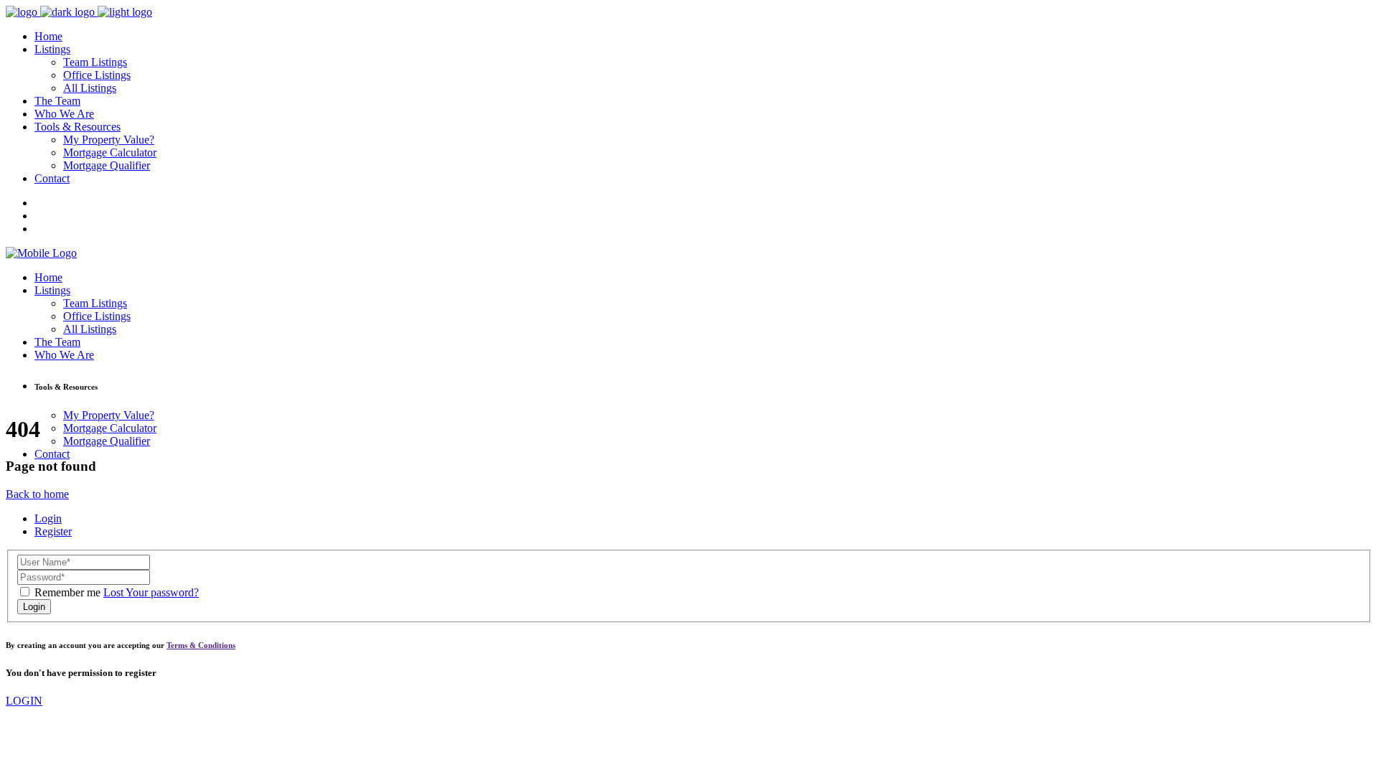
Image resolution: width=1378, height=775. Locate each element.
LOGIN (24, 701)
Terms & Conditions (201, 645)
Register (53, 531)
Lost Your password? (151, 592)
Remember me (67, 592)
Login (48, 518)
